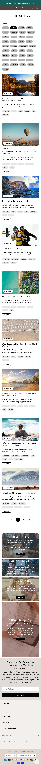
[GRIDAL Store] (20, 8)
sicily (30, 50)
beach (5, 32)
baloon (29, 27)
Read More (6, 119)
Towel (13, 60)
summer (22, 55)
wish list (31, 64)
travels (21, 60)
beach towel (14, 32)
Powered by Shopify (27, 751)
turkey (5, 64)
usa (23, 64)
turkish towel (14, 64)
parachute (32, 46)
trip (29, 60)
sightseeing (6, 55)
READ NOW (20, 553)
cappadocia (31, 32)
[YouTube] (25, 741)
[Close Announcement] (37, 2)
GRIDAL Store (17, 751)
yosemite (5, 69)
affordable (21, 27)
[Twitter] (9, 741)
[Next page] (29, 520)
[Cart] (37, 8)
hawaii (5, 41)
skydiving (14, 55)
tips (5, 60)
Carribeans (6, 37)
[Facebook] (4, 741)
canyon (22, 32)
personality (6, 50)
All (5, 27)
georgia (30, 37)
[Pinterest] (20, 741)
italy (29, 41)
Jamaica (5, 46)
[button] (2, 7)
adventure (13, 27)
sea (22, 50)
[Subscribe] (38, 736)
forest (21, 37)
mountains (14, 46)
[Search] (32, 8)
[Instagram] (15, 741)
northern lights (23, 46)
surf (30, 55)
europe (14, 37)
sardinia (14, 50)
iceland (21, 41)
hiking (13, 41)
